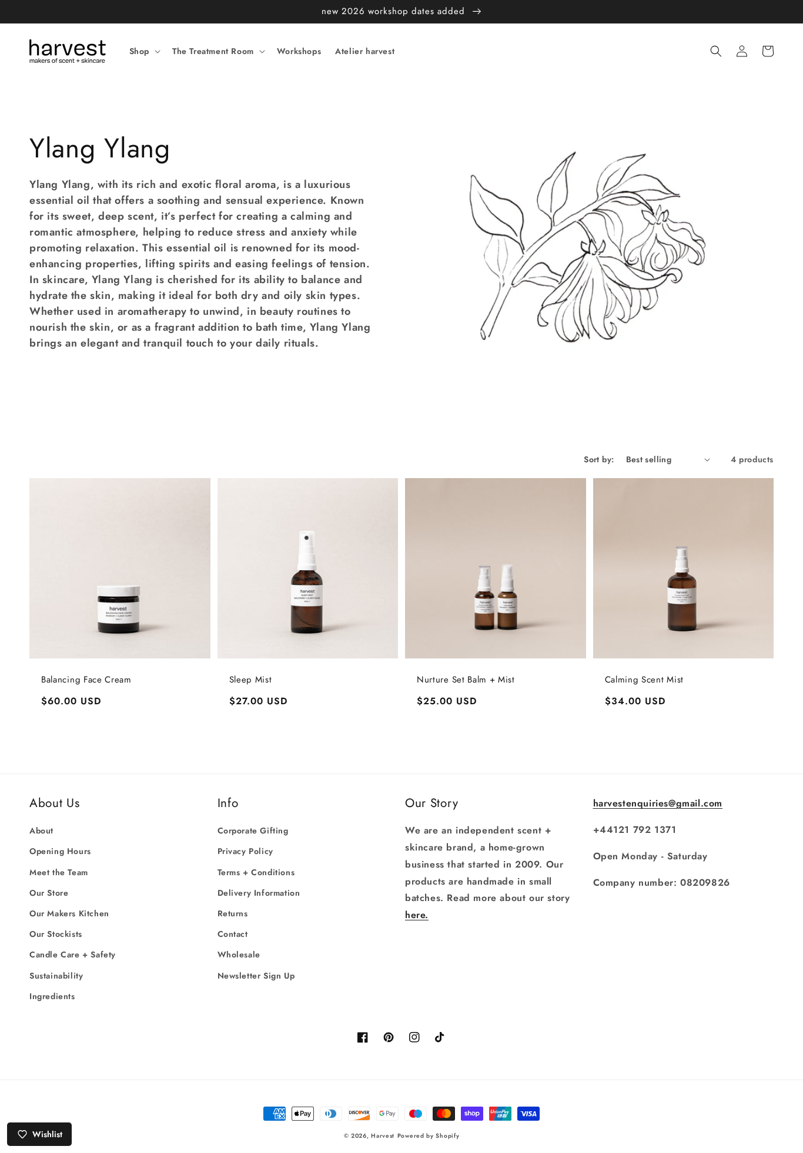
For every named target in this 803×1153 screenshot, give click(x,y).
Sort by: (599, 459)
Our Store (48, 893)
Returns (233, 913)
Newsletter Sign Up (256, 975)
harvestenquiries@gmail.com (658, 803)
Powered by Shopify (428, 1135)
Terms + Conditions (256, 872)
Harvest (382, 1135)
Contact (233, 934)
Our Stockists (55, 934)
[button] (143, 51)
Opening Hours (60, 851)
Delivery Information (259, 893)
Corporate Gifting (253, 830)
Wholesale (239, 954)
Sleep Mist (250, 679)
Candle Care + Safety (72, 954)
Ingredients (52, 996)
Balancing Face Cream (86, 679)
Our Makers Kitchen (69, 913)
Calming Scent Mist (644, 679)
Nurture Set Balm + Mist (466, 679)
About (41, 830)
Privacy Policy (245, 851)
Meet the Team (58, 872)
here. (417, 915)
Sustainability (56, 975)
